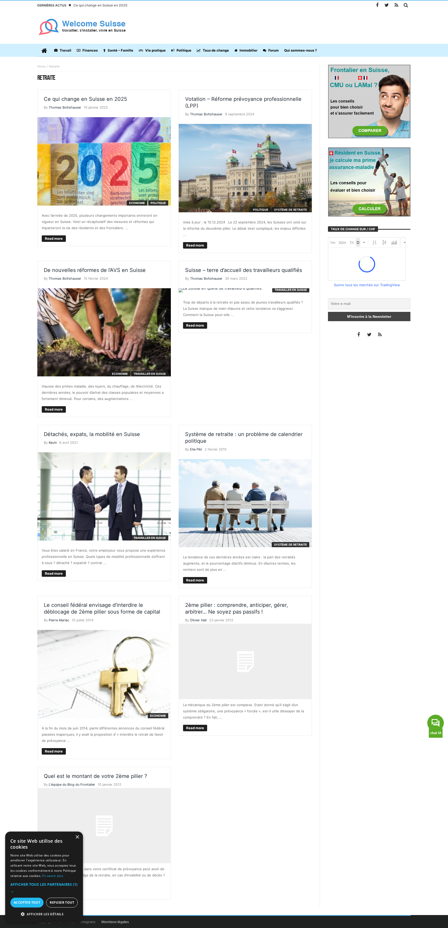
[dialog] (44, 877)
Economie (137, 203)
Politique (158, 203)
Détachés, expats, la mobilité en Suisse (92, 434)
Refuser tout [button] (62, 902)
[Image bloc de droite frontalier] (369, 101)
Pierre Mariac (59, 620)
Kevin (53, 443)
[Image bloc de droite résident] (369, 181)
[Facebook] (377, 5)
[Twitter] (386, 5)
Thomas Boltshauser (65, 107)
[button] (44, 888)
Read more (54, 238)
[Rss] (396, 5)
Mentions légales (115, 922)
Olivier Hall (198, 620)
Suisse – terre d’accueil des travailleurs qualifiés (243, 270)
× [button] (77, 837)
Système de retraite (290, 210)
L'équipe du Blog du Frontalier (72, 784)
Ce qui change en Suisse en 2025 (100, 5)
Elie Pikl (196, 449)
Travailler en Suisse (150, 374)
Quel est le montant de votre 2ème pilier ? (95, 776)
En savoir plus (52, 876)
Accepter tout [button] (27, 902)
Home (41, 66)
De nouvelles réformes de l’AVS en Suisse (95, 270)
